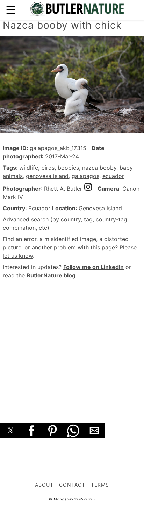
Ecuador (39, 208)
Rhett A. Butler (63, 188)
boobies (68, 167)
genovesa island (47, 175)
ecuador (113, 175)
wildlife (28, 167)
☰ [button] (11, 9)
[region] (72, 343)
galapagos (85, 175)
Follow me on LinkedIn (93, 266)
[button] (10, 430)
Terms (100, 485)
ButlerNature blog (51, 275)
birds (48, 167)
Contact (72, 485)
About (44, 485)
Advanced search (26, 219)
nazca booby (99, 167)
